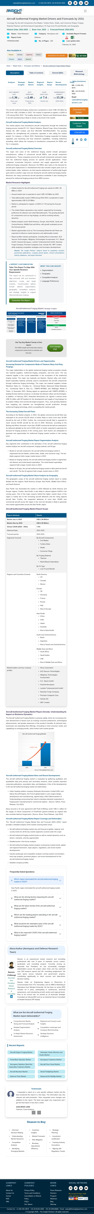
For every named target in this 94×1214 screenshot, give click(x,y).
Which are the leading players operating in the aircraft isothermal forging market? (34, 916)
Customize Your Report (79, 124)
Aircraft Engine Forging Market (21, 1052)
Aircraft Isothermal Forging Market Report (56, 66)
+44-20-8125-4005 (58, 3)
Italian (20, 59)
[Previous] (31, 1112)
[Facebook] (70, 3)
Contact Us (10, 1193)
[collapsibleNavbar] (85, 11)
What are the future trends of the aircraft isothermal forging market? (33, 907)
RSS (7, 1199)
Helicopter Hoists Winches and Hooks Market (50, 1053)
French (38, 55)
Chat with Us (79, 132)
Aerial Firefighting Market (49, 1072)
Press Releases (56, 1190)
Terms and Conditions (32, 1193)
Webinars (53, 1199)
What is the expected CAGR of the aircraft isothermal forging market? (34, 934)
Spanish (28, 59)
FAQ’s (26, 1201)
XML (7, 1201)
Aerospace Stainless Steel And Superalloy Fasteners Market (20, 1065)
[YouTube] (86, 3)
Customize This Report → (22, 300)
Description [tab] (14, 73)
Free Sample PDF (55, 348)
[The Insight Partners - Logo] (15, 11)
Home (8, 66)
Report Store (17, 66)
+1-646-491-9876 (44, 3)
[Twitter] (75, 3)
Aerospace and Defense (32, 66)
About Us (9, 1190)
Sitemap (53, 1204)
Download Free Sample (56, 55)
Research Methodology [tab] (79, 73)
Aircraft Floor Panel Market (50, 1064)
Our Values (28, 1204)
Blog (51, 1201)
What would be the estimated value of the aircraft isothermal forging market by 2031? (32, 925)
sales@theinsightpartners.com (24, 3)
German (19, 55)
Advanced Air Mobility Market (50, 1076)
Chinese (11, 59)
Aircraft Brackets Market (19, 1072)
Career (8, 1196)
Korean (11, 55)
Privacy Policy (29, 1190)
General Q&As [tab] (57, 73)
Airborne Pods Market (18, 1076)
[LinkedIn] (81, 3)
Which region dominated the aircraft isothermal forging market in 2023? (34, 880)
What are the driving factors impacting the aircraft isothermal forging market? (32, 898)
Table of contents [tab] (36, 73)
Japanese (29, 55)
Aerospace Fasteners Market (50, 1060)
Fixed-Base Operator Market (20, 1060)
